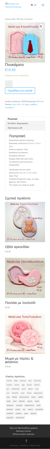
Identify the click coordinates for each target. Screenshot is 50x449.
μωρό (26, 413)
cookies (9, 385)
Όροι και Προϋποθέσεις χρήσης (24, 428)
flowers (37, 385)
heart (24, 389)
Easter (17, 385)
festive (29, 385)
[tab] (25, 119)
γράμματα (10, 405)
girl (8, 389)
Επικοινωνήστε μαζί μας (23, 434)
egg (23, 385)
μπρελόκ (19, 413)
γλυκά (37, 401)
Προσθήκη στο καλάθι (20, 90)
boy (14, 104)
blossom (23, 381)
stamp (29, 393)
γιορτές (29, 401)
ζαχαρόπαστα (29, 405)
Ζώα (8, 397)
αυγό (15, 401)
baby (16, 381)
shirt (19, 104)
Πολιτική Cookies (23, 431)
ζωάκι (38, 405)
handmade (15, 389)
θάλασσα (10, 409)
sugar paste (38, 393)
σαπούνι (33, 413)
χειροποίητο (20, 417)
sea (8, 393)
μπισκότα (10, 413)
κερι (24, 409)
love (36, 389)
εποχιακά (19, 405)
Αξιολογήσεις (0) (15, 128)
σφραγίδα (10, 417)
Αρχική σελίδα (10, 19)
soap (22, 393)
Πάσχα (14, 397)
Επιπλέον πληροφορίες (18, 123)
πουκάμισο (9, 107)
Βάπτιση (20, 19)
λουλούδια (39, 409)
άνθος (33, 397)
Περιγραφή (12, 119)
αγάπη (40, 397)
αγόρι (27, 104)
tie (23, 104)
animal (9, 381)
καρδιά (17, 409)
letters (30, 389)
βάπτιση (22, 401)
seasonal (15, 393)
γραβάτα (33, 104)
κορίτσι (30, 409)
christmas (37, 381)
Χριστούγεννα (24, 397)
